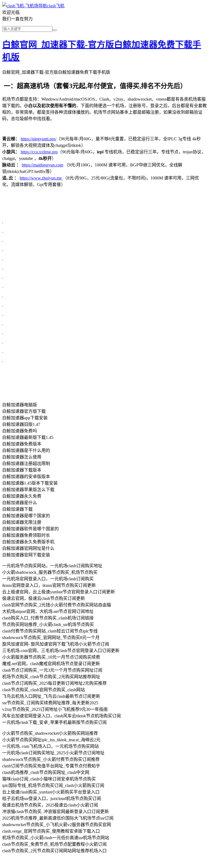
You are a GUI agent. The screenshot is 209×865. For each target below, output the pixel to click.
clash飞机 (55, 6)
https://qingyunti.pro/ (38, 139)
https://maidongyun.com (42, 165)
